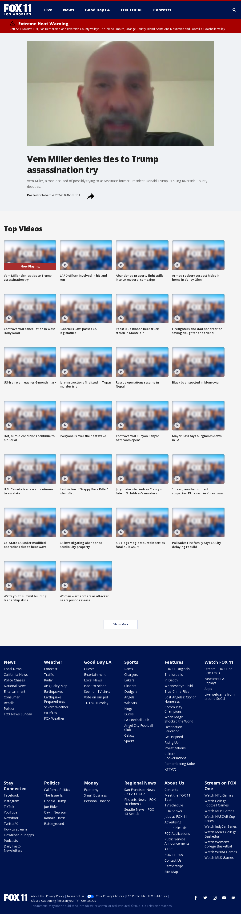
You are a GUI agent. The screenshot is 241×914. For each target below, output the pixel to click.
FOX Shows (173, 811)
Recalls (9, 703)
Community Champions (173, 709)
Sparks (129, 741)
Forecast (50, 669)
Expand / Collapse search (234, 10)
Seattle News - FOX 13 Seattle (139, 811)
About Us (174, 783)
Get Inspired (174, 737)
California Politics (57, 789)
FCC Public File (176, 828)
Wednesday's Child (179, 686)
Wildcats (130, 703)
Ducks (129, 714)
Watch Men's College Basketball (221, 834)
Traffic (49, 674)
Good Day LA (97, 662)
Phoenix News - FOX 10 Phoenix (140, 801)
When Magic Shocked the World (179, 719)
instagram (214, 897)
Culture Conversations (175, 755)
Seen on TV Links (97, 691)
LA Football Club (136, 720)
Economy (91, 789)
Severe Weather (56, 707)
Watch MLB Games (219, 811)
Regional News (140, 783)
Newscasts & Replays (215, 680)
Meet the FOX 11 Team (177, 797)
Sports (131, 662)
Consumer (12, 697)
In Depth (171, 680)
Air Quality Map (55, 686)
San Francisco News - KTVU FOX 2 (139, 791)
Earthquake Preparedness (54, 699)
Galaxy (129, 735)
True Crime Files (177, 691)
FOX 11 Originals (177, 669)
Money (91, 783)
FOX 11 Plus (174, 854)
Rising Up (172, 742)
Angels (129, 697)
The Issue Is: (174, 674)
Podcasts (11, 840)
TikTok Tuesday (96, 703)
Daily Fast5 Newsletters (13, 848)
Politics (9, 708)
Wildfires (50, 712)
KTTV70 (171, 769)
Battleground (54, 823)
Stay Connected (15, 785)
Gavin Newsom (55, 812)
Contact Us (173, 860)
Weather (53, 662)
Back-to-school (95, 686)
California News (16, 674)
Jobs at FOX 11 (176, 816)
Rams (128, 669)
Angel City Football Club (138, 727)
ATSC (169, 849)
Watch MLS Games (219, 857)
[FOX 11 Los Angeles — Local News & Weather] (19, 10)
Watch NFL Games (219, 795)
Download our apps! (19, 835)
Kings (128, 708)
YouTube (10, 812)
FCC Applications (177, 833)
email (233, 897)
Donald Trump (55, 801)
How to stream (15, 829)
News (10, 662)
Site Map (171, 871)
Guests (89, 669)
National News (15, 686)
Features (174, 662)
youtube (224, 897)
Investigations (175, 748)
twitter (205, 897)
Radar (48, 680)
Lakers (129, 680)
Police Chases (14, 680)
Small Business (95, 795)
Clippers (130, 686)
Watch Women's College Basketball (219, 844)
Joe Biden (51, 806)
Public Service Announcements (177, 841)
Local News (13, 669)
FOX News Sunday (18, 714)
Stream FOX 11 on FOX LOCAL (219, 671)
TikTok (9, 806)
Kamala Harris (54, 818)
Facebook (11, 795)
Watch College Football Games (217, 803)
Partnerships (174, 866)
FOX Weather (54, 718)
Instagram (11, 801)
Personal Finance (97, 801)
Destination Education (173, 729)
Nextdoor (11, 818)
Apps (208, 688)
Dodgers (130, 691)
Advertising (173, 822)
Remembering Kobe (180, 763)
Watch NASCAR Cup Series (220, 818)
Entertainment (14, 691)
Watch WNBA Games (221, 852)
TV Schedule (174, 805)
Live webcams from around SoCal (220, 696)
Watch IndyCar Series (221, 826)
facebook (196, 897)
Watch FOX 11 (219, 662)
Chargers (131, 674)
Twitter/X (11, 823)
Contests (171, 789)
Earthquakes (53, 691)
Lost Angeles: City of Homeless (180, 699)
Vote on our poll (96, 697)
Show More (120, 624)
